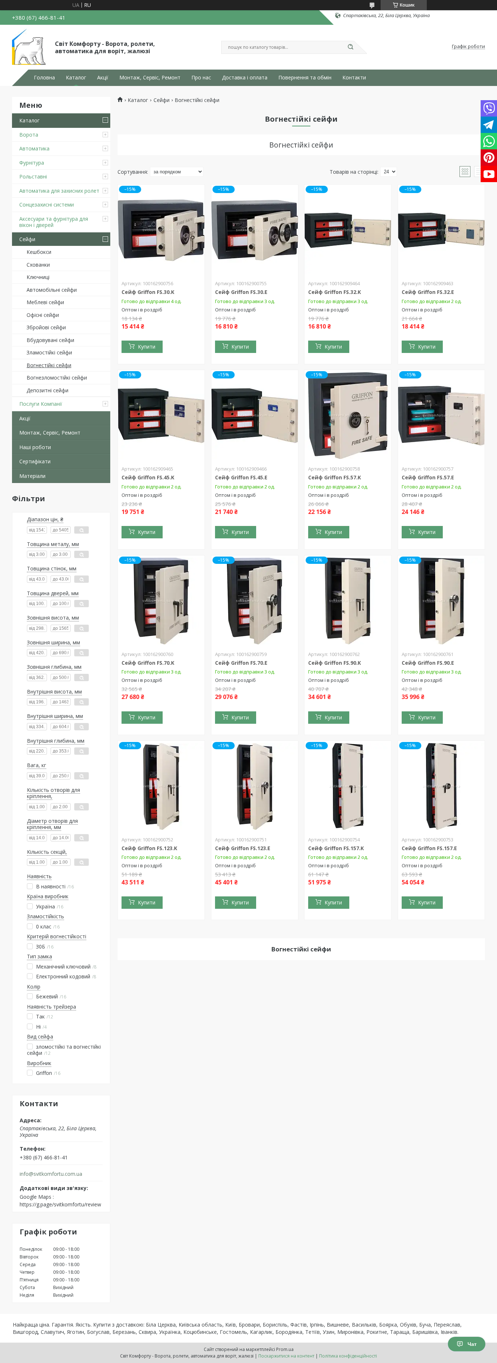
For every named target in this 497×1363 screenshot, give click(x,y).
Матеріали (32, 475)
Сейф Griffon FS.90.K (334, 662)
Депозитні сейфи (47, 390)
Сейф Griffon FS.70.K (148, 662)
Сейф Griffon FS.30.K (148, 291)
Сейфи (27, 239)
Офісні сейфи (43, 314)
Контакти (354, 77)
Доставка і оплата (244, 77)
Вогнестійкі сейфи (49, 365)
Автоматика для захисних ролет (59, 190)
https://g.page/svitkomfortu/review (60, 1204)
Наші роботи (35, 447)
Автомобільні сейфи (52, 289)
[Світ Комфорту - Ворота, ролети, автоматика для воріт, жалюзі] (30, 46)
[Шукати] (350, 47)
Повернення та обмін (304, 77)
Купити (146, 346)
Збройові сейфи (46, 327)
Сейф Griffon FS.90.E (428, 662)
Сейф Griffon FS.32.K (334, 291)
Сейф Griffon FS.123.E (242, 848)
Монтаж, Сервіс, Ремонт (149, 77)
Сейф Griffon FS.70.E (241, 662)
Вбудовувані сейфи (50, 340)
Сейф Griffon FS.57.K (334, 477)
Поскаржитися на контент (286, 1356)
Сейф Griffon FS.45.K (148, 477)
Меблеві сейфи (45, 302)
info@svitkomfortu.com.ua (51, 1174)
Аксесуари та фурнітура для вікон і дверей (53, 222)
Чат (472, 1344)
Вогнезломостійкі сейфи (57, 377)
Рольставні (33, 176)
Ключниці (38, 277)
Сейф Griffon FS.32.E (428, 291)
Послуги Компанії (40, 403)
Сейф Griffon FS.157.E (429, 848)
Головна (44, 77)
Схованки (38, 264)
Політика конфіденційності (348, 1356)
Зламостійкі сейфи (49, 352)
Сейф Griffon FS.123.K (149, 848)
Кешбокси (39, 251)
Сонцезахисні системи (46, 204)
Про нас (201, 77)
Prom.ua (285, 1349)
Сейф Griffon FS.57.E (428, 477)
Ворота (28, 134)
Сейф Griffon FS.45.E (241, 477)
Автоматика (34, 148)
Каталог (76, 77)
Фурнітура (31, 162)
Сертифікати (35, 461)
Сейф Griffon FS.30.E (241, 291)
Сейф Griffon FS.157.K (336, 848)
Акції (102, 77)
